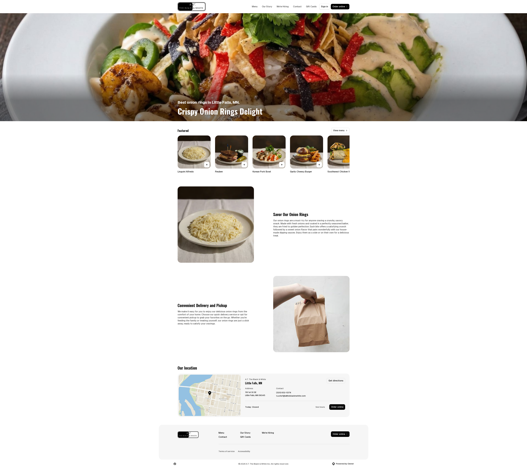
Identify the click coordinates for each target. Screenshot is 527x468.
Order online (337, 406)
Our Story (267, 6)
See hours (320, 407)
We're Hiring (283, 6)
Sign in (324, 6)
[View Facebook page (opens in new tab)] (174, 464)
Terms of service (227, 451)
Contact (297, 6)
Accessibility (244, 451)
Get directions (335, 380)
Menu (255, 6)
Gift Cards (311, 6)
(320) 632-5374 (283, 392)
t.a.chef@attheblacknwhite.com (291, 396)
